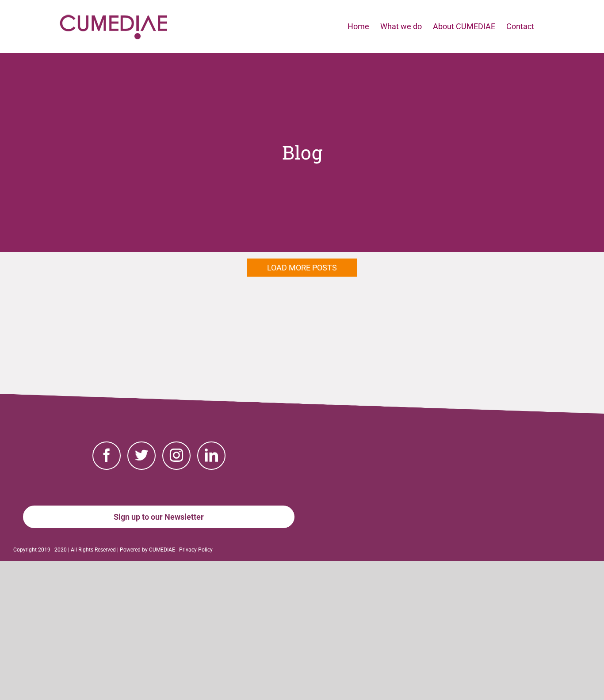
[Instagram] (176, 455)
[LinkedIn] (211, 455)
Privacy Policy (196, 550)
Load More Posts (302, 267)
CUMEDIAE (162, 550)
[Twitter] (141, 455)
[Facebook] (106, 455)
